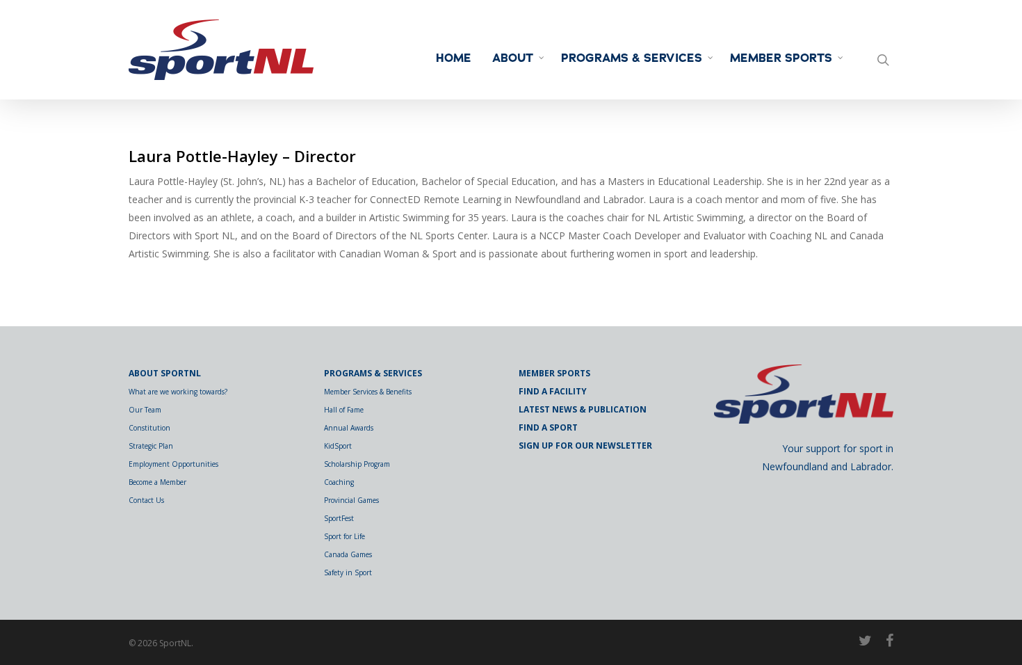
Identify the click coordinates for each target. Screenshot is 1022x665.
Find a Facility (553, 391)
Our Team (145, 410)
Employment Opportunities (173, 464)
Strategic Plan (151, 446)
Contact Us (146, 500)
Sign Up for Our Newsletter (585, 445)
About (512, 58)
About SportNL (165, 373)
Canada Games (348, 554)
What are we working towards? (178, 391)
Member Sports (781, 58)
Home (453, 58)
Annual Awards (348, 428)
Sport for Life (344, 536)
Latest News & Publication (583, 409)
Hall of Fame (344, 410)
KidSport (338, 446)
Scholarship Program (357, 464)
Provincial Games (351, 500)
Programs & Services (631, 58)
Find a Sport (548, 427)
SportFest (339, 518)
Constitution (149, 428)
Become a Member (157, 482)
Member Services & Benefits (368, 391)
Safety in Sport (348, 572)
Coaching (339, 482)
